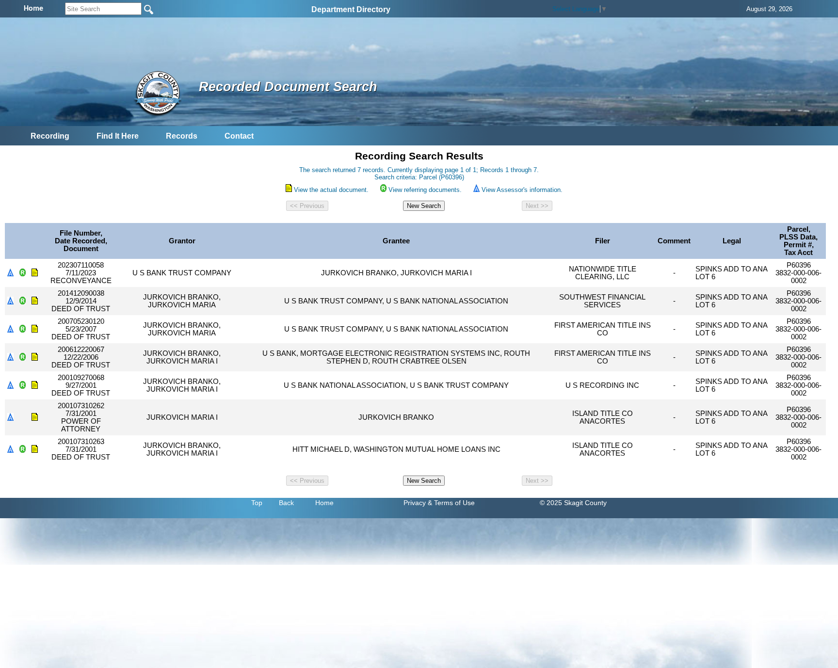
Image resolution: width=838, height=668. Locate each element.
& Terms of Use (451, 503)
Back (286, 503)
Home (324, 503)
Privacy (414, 503)
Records (181, 136)
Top (256, 503)
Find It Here (118, 136)
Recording (50, 136)
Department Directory (350, 9)
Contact (239, 136)
